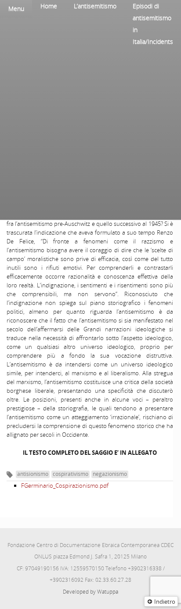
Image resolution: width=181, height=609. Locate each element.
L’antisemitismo (95, 6)
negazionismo (110, 474)
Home (48, 6)
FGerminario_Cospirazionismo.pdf (65, 485)
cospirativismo (70, 474)
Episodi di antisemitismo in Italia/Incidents (153, 24)
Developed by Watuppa (90, 591)
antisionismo (32, 474)
